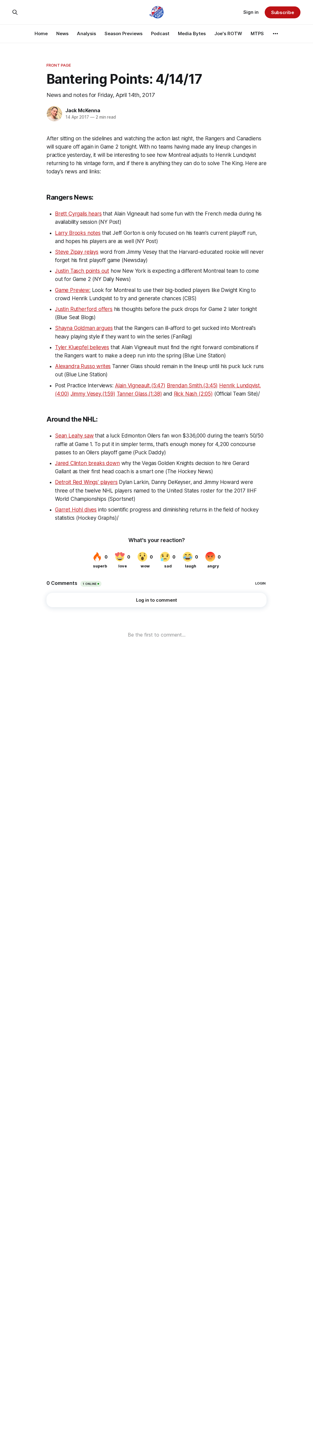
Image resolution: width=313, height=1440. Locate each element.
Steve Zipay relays (76, 252)
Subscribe (282, 12)
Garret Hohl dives (76, 510)
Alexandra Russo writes (83, 366)
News (62, 33)
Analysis (86, 33)
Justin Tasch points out (82, 271)
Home (41, 33)
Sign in (251, 12)
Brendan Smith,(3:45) (192, 385)
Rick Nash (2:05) (193, 394)
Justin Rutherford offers (83, 309)
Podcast (160, 33)
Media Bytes (192, 33)
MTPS (257, 33)
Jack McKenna (82, 110)
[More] (275, 34)
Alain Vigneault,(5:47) (140, 385)
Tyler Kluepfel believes (82, 347)
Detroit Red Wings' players (86, 482)
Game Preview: (72, 290)
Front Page (58, 65)
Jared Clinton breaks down (87, 463)
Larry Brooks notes (78, 233)
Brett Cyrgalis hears (78, 214)
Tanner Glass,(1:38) (139, 394)
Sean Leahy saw (74, 436)
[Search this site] (15, 12)
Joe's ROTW (228, 33)
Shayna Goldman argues (83, 328)
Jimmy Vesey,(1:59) (93, 394)
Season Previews (123, 33)
